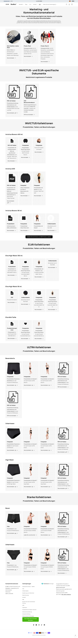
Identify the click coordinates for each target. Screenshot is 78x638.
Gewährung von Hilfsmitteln (28, 593)
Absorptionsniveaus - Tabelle (28, 586)
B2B (23, 599)
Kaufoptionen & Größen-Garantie (29, 609)
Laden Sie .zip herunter (29, 535)
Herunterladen (10, 58)
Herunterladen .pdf (11, 113)
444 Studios (37, 635)
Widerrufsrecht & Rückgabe (28, 616)
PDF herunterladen (28, 114)
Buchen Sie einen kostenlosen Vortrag (28, 602)
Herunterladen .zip (11, 385)
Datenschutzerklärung (27, 611)
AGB (23, 605)
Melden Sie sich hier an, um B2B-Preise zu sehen (39, 236)
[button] (21, 4)
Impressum (24, 607)
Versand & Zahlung (26, 614)
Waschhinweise (25, 595)
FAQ (23, 588)
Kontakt (24, 597)
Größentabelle (25, 590)
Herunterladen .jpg (11, 533)
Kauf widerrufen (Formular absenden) (30, 619)
